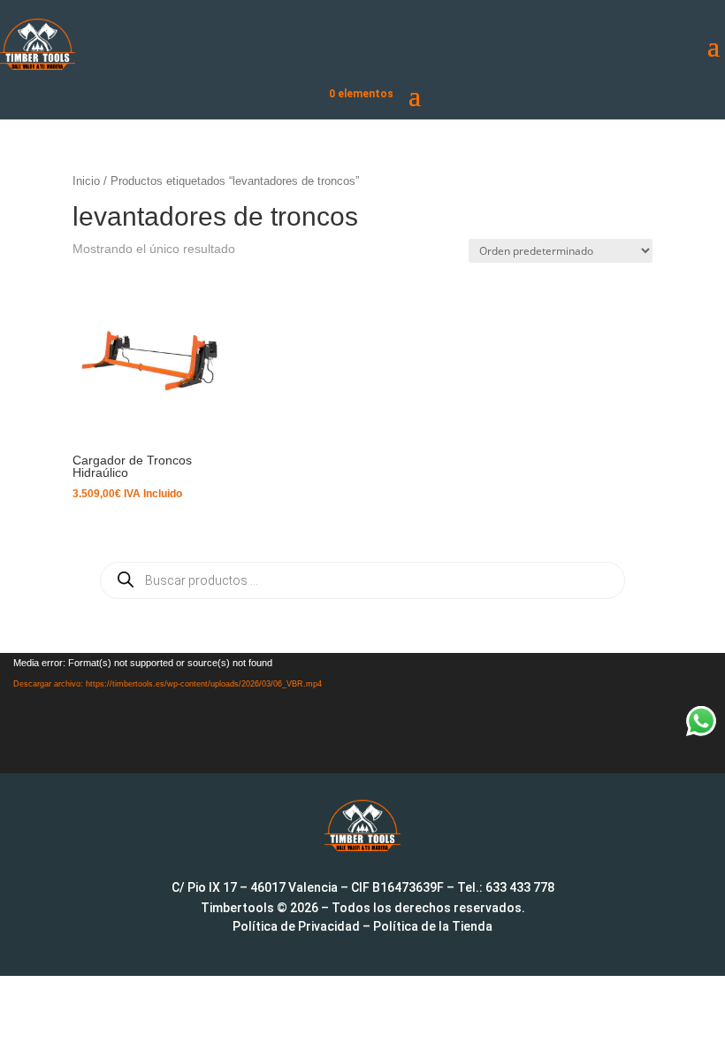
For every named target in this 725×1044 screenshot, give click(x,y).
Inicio (86, 181)
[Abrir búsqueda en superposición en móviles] (362, 580)
